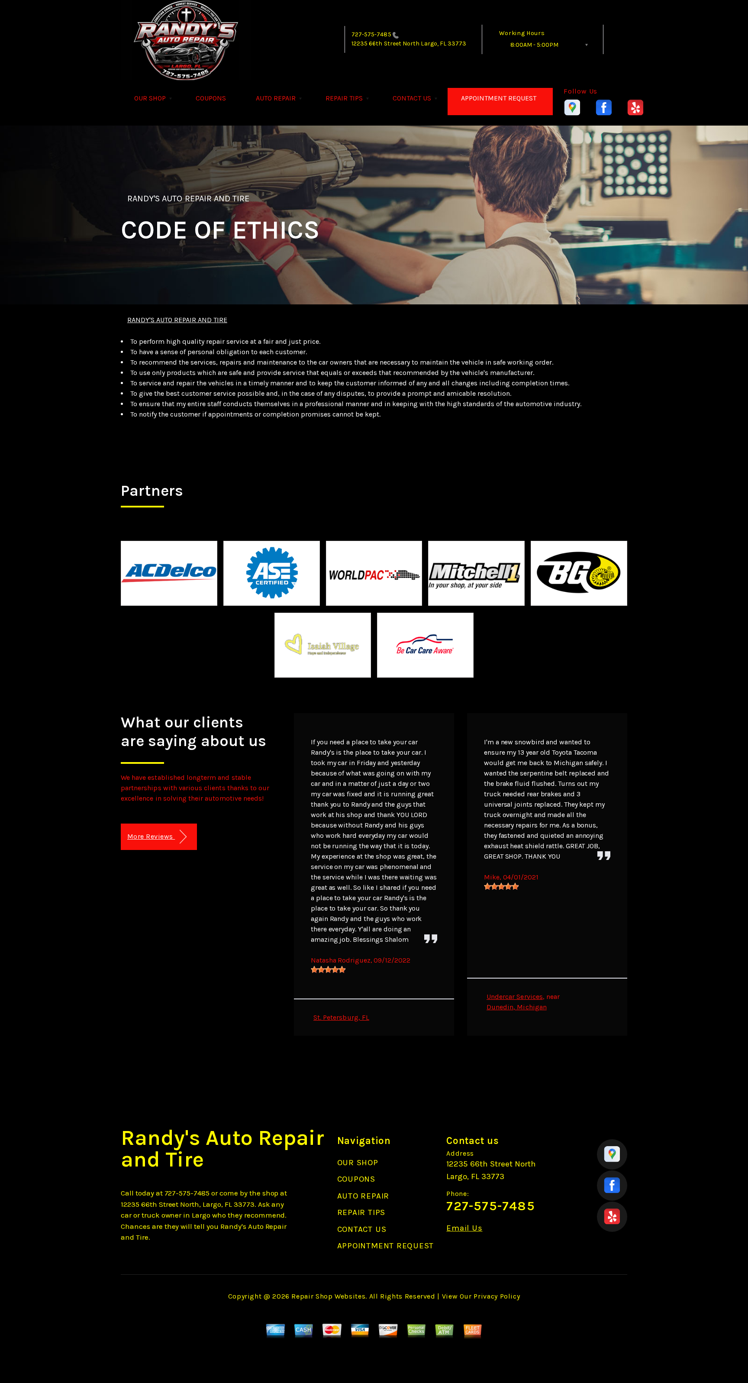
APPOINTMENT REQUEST (498, 98)
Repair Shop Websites (328, 1296)
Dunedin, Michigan (517, 1007)
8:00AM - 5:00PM (534, 44)
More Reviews (151, 836)
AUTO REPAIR (276, 98)
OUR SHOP (150, 98)
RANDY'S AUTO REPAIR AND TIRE (188, 199)
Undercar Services (515, 996)
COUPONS (211, 98)
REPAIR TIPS (344, 98)
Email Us (464, 1228)
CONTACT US (412, 98)
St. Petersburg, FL (341, 1017)
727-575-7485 (371, 34)
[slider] (328, 969)
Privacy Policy (497, 1296)
